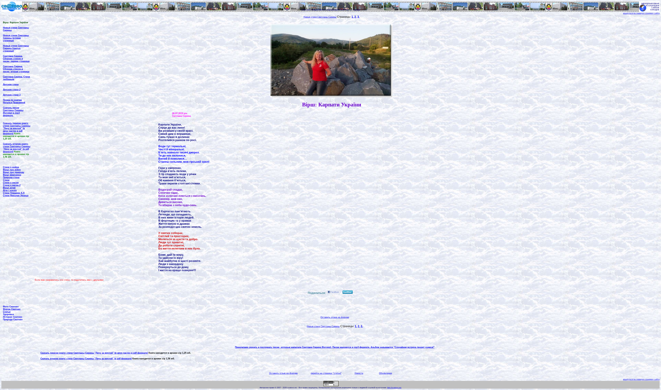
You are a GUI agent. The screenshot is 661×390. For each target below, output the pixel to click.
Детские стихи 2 (11, 89)
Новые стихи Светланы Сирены (319, 17)
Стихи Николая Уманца (15, 195)
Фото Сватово (11, 306)
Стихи (6, 180)
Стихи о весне (11, 182)
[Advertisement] (16, 251)
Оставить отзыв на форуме (335, 317)
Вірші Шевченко (12, 175)
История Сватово (12, 317)
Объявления (385, 373)
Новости (359, 373)
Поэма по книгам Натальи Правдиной (14, 101)
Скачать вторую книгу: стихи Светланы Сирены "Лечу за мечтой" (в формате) (86, 358)
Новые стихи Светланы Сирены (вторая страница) (16, 38)
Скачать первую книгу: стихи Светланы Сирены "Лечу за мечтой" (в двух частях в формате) (94, 353)
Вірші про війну (12, 169)
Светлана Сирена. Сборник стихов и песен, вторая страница (16, 69)
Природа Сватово (13, 319)
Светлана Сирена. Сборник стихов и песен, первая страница (16, 59)
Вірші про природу (13, 172)
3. (358, 16)
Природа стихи (11, 177)
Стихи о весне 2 (11, 185)
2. (355, 16)
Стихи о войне (11, 167)
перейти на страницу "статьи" (326, 373)
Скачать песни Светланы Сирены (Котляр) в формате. (13, 111)
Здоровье (8, 314)
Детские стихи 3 (11, 94)
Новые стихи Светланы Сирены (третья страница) (16, 48)
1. (353, 16)
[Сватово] (11, 10)
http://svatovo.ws (394, 388)
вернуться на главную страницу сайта (641, 13)
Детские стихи (11, 84)
